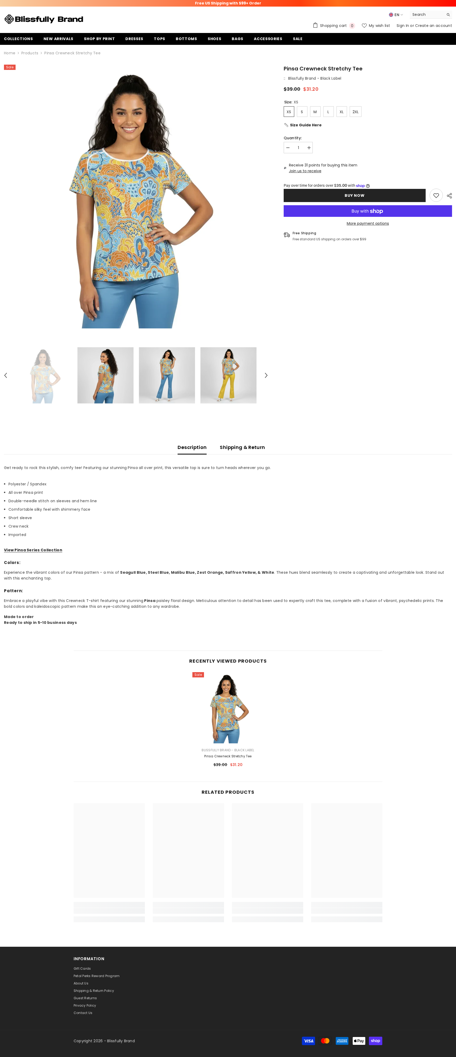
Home (9, 53)
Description (192, 447)
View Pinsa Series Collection (33, 550)
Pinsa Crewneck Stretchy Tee (227, 756)
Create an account (433, 25)
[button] (6, 375)
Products (29, 53)
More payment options (368, 223)
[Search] (431, 15)
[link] (436, 195)
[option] (136, 196)
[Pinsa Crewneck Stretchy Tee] (228, 707)
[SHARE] (447, 195)
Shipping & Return (242, 447)
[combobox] (427, 14)
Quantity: (293, 138)
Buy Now (355, 195)
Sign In (403, 25)
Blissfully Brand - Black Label (314, 78)
